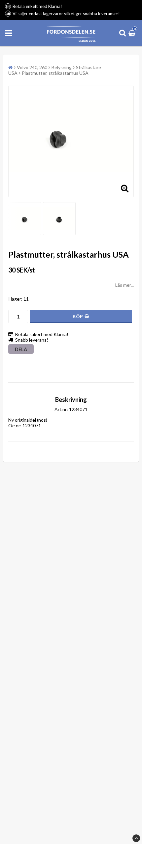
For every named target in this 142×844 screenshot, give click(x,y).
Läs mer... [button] (124, 285)
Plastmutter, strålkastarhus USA (55, 73)
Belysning (62, 67)
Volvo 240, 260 (32, 67)
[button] (132, 32)
